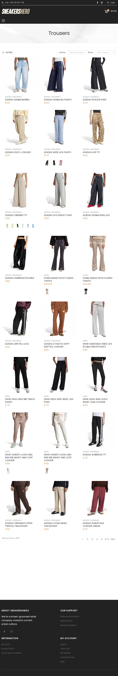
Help (62, 661)
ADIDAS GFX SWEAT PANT (58, 215)
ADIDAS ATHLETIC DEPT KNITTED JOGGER (57, 345)
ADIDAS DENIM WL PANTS (58, 99)
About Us (5, 644)
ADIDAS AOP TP (91, 152)
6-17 (107, 539)
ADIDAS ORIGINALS (13, 96)
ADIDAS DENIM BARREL (17, 99)
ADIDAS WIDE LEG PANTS (57, 152)
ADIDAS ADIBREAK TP (94, 454)
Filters (9, 52)
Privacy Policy (7, 648)
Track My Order (67, 657)
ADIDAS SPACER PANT (95, 99)
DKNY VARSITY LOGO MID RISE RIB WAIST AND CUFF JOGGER (19, 457)
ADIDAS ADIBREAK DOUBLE (19, 278)
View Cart (65, 648)
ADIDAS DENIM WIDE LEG (96, 215)
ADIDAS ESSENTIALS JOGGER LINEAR (93, 525)
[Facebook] (97, 3)
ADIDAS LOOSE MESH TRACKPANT (55, 525)
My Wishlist (65, 653)
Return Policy (66, 620)
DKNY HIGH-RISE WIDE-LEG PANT (58, 400)
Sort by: (62, 52)
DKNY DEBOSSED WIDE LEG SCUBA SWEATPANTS (97, 345)
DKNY (85, 340)
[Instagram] (11, 631)
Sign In (63, 644)
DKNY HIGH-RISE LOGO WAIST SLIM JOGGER (95, 400)
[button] (110, 11)
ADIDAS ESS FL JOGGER (18, 152)
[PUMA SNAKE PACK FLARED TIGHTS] (47, 291)
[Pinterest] (102, 3)
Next (113, 539)
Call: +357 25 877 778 (14, 2)
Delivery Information (69, 616)
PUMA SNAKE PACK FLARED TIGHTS (58, 279)
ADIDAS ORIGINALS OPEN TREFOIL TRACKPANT (18, 525)
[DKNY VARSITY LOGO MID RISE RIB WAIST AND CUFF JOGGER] (8, 471)
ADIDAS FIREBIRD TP (16, 215)
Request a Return (68, 625)
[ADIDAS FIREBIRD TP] (7, 226)
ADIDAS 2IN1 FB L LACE (17, 343)
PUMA (46, 275)
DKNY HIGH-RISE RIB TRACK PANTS (20, 400)
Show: (90, 52)
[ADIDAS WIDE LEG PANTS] (47, 163)
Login (112, 2)
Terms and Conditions (11, 653)
